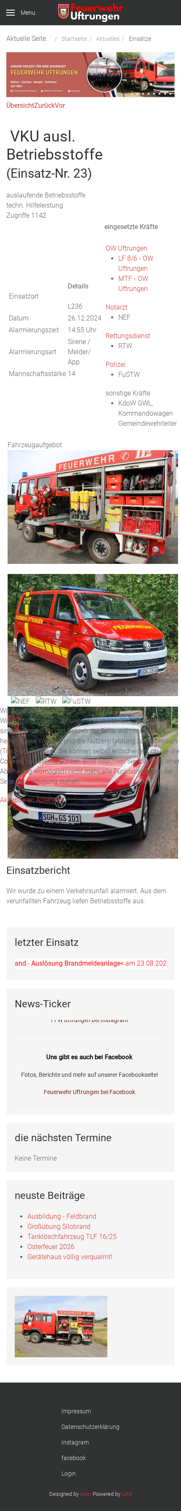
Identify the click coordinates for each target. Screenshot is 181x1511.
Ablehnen (50, 800)
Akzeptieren (17, 800)
